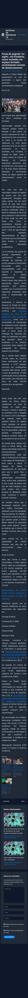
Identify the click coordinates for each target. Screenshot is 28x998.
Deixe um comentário (9, 836)
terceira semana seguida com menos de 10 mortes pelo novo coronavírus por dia (14, 654)
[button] (2, 43)
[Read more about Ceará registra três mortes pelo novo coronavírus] (14, 848)
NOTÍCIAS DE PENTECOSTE (11, 33)
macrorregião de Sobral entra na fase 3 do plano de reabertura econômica (14, 698)
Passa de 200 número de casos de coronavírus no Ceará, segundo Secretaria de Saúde (14, 831)
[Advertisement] (14, 14)
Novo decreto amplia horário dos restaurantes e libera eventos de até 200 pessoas (7, 787)
